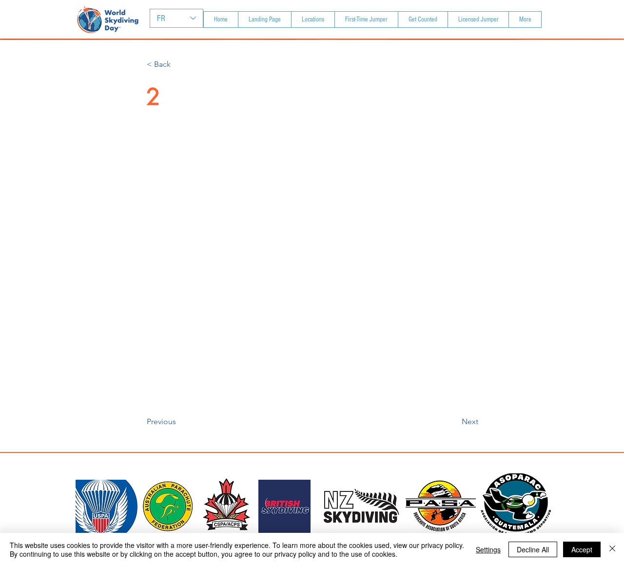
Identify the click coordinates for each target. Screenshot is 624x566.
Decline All (533, 549)
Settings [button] (488, 549)
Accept (581, 549)
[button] (179, 64)
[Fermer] (612, 549)
